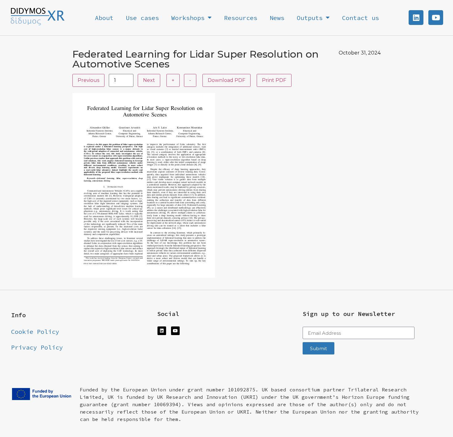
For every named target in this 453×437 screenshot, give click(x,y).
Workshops (188, 18)
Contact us (360, 18)
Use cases (142, 18)
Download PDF (226, 80)
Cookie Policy (35, 331)
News (277, 18)
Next (149, 80)
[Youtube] (435, 17)
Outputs (310, 18)
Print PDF (274, 80)
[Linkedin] (416, 17)
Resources (240, 18)
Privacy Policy (37, 347)
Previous (88, 80)
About (104, 18)
